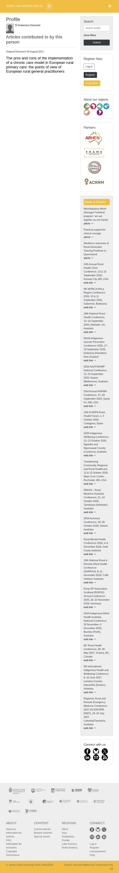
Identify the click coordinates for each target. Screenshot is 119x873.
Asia (64, 833)
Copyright (11, 851)
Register (90, 75)
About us (11, 829)
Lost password (98, 851)
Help (92, 855)
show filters (90, 35)
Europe (66, 840)
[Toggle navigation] (110, 6)
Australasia (68, 836)
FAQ (8, 840)
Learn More (92, 83)
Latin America (69, 844)
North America (69, 847)
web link (88, 282)
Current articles (42, 829)
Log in (93, 844)
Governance (13, 855)
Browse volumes (43, 833)
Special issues (42, 836)
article (87, 223)
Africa (65, 829)
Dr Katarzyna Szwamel (27, 25)
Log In (89, 66)
